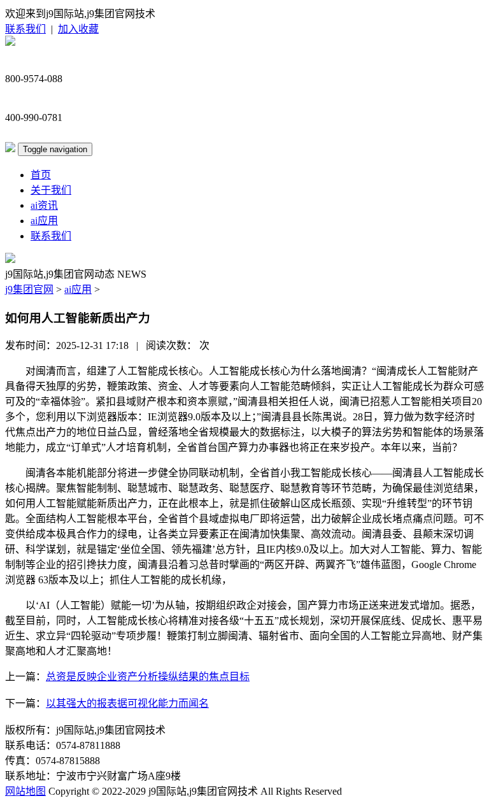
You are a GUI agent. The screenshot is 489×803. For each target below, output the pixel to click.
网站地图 (25, 791)
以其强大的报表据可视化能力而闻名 (127, 703)
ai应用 (44, 220)
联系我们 (25, 29)
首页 (41, 174)
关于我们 (51, 190)
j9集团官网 (29, 289)
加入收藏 (78, 29)
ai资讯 (44, 205)
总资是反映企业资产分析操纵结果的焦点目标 (148, 676)
